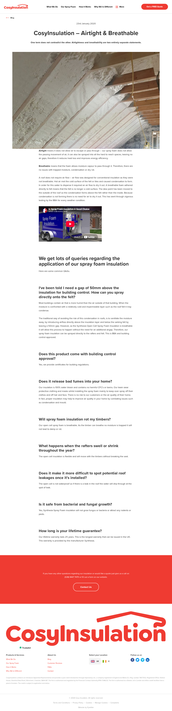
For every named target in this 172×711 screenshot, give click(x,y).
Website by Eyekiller (86, 707)
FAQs (50, 667)
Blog (12, 18)
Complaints (114, 702)
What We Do (52, 6)
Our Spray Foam (68, 6)
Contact (51, 671)
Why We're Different (103, 6)
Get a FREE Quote (155, 6)
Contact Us (86, 587)
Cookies (89, 702)
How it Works (85, 6)
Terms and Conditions (61, 702)
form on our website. (98, 577)
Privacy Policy (78, 702)
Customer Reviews (55, 663)
